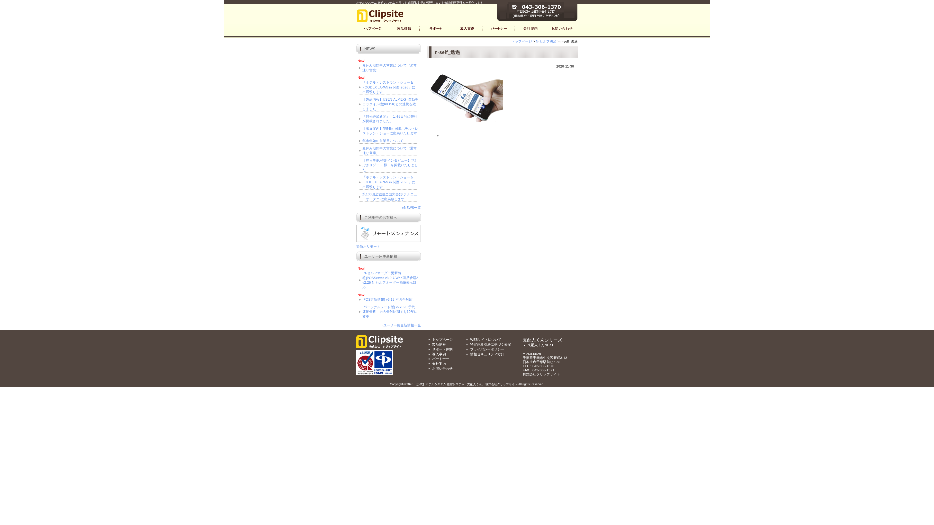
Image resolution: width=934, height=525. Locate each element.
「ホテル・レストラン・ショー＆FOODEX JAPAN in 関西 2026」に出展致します (388, 87)
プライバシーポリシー (487, 349)
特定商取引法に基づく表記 (490, 344)
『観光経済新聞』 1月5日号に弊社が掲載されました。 (389, 118)
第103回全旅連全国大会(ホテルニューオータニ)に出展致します (389, 196)
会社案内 (439, 364)
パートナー (440, 359)
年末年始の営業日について (382, 141)
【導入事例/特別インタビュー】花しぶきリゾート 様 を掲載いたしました (390, 165)
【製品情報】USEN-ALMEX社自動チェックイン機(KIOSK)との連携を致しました (390, 104)
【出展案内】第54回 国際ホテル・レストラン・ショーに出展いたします (390, 131)
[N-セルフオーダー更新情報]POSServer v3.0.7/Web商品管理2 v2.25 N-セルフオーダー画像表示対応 (390, 280)
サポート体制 (442, 349)
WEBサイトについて (486, 339)
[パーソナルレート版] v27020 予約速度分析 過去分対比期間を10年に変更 (389, 311)
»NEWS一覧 (411, 208)
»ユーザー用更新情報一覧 (401, 325)
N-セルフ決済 (546, 41)
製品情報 (439, 344)
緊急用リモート (368, 246)
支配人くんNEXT (541, 345)
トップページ (522, 41)
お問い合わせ (442, 368)
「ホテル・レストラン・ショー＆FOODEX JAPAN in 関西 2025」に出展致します (388, 182)
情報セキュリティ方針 (487, 354)
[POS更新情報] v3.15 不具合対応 (387, 299)
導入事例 (439, 354)
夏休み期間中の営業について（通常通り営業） (389, 67)
